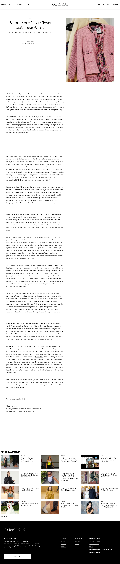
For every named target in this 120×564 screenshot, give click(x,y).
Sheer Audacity (11, 406)
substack (78, 541)
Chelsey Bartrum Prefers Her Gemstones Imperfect (23, 409)
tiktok (77, 544)
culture (27, 4)
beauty (11, 4)
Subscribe (116, 4)
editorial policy (94, 538)
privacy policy (94, 544)
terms (91, 547)
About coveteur (10, 538)
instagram (78, 538)
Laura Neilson (31, 41)
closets (19, 4)
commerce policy (95, 541)
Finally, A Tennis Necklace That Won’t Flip (20, 411)
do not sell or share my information (101, 550)
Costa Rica (39, 357)
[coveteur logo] (60, 4)
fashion (3, 4)
